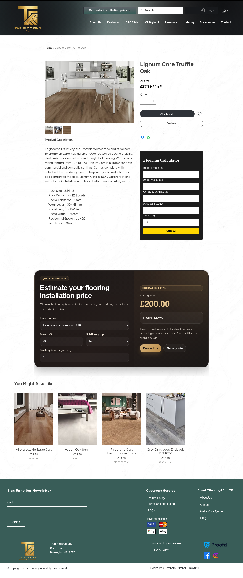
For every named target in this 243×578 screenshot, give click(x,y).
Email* (11, 502)
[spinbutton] (148, 101)
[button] (226, 10)
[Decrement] (143, 101)
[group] (121, 428)
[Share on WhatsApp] (149, 137)
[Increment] (153, 101)
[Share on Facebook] (142, 137)
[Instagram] (216, 555)
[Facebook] (207, 555)
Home (48, 47)
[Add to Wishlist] (199, 114)
